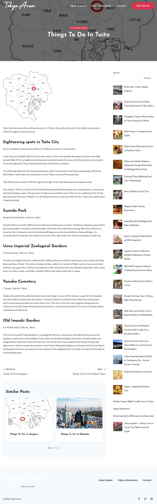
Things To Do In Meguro (24, 434)
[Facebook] (139, 498)
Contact (121, 6)
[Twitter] (145, 498)
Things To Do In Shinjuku (75, 434)
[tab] (49, 448)
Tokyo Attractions (127, 480)
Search (116, 72)
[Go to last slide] (10, 421)
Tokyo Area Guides (78, 28)
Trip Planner (143, 5)
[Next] (98, 421)
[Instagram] (151, 498)
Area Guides (105, 480)
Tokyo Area (70, 43)
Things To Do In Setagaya (15, 371)
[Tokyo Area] (20, 6)
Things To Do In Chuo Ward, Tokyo (88, 371)
